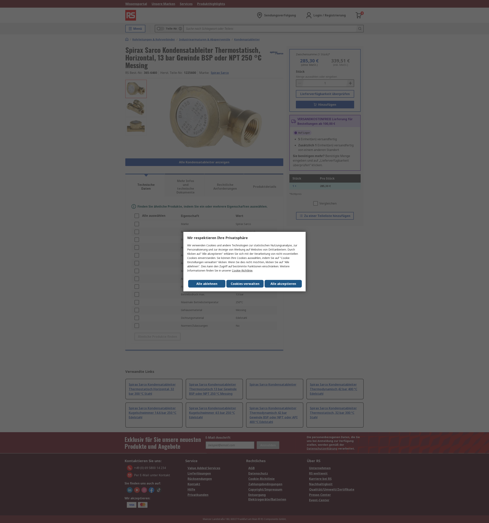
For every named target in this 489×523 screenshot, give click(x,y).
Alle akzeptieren (283, 284)
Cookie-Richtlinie (242, 270)
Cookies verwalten (245, 284)
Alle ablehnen (206, 284)
